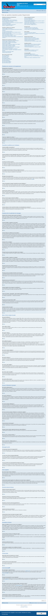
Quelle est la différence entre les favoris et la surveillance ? (32, 44)
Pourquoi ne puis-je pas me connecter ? (8, 21)
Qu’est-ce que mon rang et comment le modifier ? (9, 35)
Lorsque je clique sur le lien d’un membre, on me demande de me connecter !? (12, 37)
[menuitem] (8, 10)
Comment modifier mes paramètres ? (7, 28)
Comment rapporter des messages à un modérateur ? (10, 48)
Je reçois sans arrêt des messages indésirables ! (31, 28)
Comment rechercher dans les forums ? (30, 37)
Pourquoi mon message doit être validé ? (8, 51)
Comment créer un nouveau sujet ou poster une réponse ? (10, 40)
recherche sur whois (19, 585)
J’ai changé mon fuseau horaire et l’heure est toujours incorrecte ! (11, 32)
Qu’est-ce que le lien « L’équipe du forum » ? (30, 24)
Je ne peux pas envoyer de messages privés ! (31, 27)
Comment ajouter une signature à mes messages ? (9, 42)
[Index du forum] (9, 5)
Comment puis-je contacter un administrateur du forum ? (32, 57)
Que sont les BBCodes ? (5, 55)
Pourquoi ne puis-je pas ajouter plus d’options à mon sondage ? (11, 44)
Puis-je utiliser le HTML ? (5, 56)
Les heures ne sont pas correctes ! (7, 31)
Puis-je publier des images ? (6, 58)
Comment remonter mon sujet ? (6, 52)
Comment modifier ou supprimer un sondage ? (8, 45)
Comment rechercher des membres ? (29, 40)
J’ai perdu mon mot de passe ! (6, 23)
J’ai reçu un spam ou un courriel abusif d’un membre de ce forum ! (33, 29)
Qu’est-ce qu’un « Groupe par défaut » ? (30, 23)
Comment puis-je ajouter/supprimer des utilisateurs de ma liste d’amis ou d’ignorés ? (34, 34)
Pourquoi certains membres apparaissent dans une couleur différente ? (34, 22)
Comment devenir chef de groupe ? (29, 21)
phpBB (33, 179)
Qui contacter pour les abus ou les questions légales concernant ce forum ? (34, 56)
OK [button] (41, 613)
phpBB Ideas (7, 579)
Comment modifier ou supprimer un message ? (9, 41)
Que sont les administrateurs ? (28, 18)
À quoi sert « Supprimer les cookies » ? (7, 25)
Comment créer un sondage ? (6, 43)
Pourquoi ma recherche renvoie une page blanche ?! (31, 39)
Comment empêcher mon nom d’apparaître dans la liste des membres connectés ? (12, 30)
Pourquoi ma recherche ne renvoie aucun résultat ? (31, 38)
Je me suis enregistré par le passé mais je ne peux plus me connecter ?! (12, 22)
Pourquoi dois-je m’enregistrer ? (6, 18)
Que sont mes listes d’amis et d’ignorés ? (30, 32)
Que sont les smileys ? (5, 57)
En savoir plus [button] (5, 614)
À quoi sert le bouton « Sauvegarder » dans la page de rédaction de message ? (11, 50)
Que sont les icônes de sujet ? (6, 62)
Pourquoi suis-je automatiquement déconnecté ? (9, 24)
